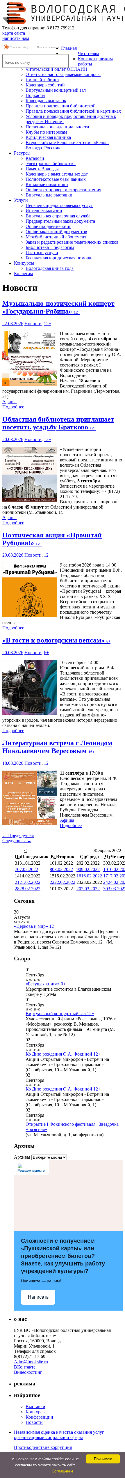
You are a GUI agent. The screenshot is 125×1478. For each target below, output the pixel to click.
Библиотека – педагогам (50, 247)
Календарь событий (45, 84)
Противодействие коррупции (43, 1447)
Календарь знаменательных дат (57, 173)
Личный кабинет (42, 79)
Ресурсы (22, 153)
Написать (38, 1297)
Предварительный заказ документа (60, 221)
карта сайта (13, 33)
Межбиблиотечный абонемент (56, 236)
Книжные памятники (47, 184)
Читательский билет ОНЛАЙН (57, 69)
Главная (69, 48)
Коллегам (23, 273)
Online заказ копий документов (56, 231)
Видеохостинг (28, 1372)
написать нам (15, 38)
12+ (47, 323)
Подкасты (35, 95)
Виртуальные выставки (49, 194)
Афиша (9, 401)
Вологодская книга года (50, 268)
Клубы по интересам (46, 132)
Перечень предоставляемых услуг (59, 205)
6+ (46, 652)
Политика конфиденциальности (57, 126)
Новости (33, 323)
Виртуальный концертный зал (56, 90)
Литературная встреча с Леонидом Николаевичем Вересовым (57, 747)
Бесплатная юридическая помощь (59, 257)
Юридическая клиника (48, 137)
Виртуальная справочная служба (58, 215)
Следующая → (16, 840)
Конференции (39, 1417)
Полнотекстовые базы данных (56, 179)
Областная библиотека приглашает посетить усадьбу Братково (58, 423)
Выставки (35, 1406)
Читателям (88, 53)
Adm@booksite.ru (31, 1361)
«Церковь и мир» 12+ (35, 926)
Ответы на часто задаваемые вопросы (63, 74)
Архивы (22, 1157)
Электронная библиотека (51, 163)
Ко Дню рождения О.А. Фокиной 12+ (63, 1054)
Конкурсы (24, 263)
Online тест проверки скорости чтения (63, 189)
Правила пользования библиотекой (61, 105)
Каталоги (35, 158)
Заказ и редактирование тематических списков (72, 242)
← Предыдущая (18, 835)
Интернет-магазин (44, 210)
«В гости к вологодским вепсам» (56, 640)
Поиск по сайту (19, 47)
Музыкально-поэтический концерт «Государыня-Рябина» (58, 307)
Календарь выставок (46, 100)
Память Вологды (42, 168)
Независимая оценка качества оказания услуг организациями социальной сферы (59, 1435)
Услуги (21, 200)
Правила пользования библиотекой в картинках (73, 111)
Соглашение (62, 1471)
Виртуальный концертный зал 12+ (60, 1013)
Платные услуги (42, 252)
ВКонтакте (24, 1366)
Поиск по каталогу (48, 47)
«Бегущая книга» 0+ (46, 983)
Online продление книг (48, 226)
